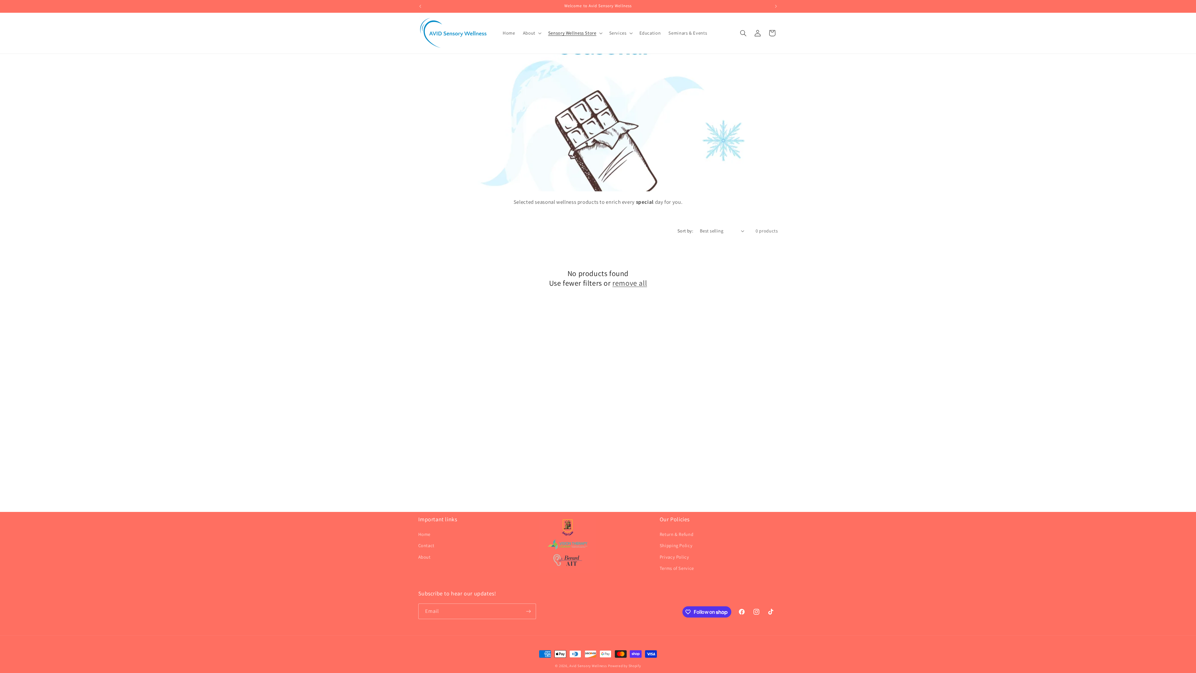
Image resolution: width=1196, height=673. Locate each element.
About (424, 557)
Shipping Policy (676, 545)
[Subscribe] (528, 611)
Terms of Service (677, 568)
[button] (531, 33)
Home (424, 534)
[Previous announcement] (420, 6)
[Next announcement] (776, 6)
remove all (629, 283)
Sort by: (685, 231)
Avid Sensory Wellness (588, 665)
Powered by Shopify (624, 665)
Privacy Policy (674, 557)
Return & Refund (676, 534)
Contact (426, 545)
